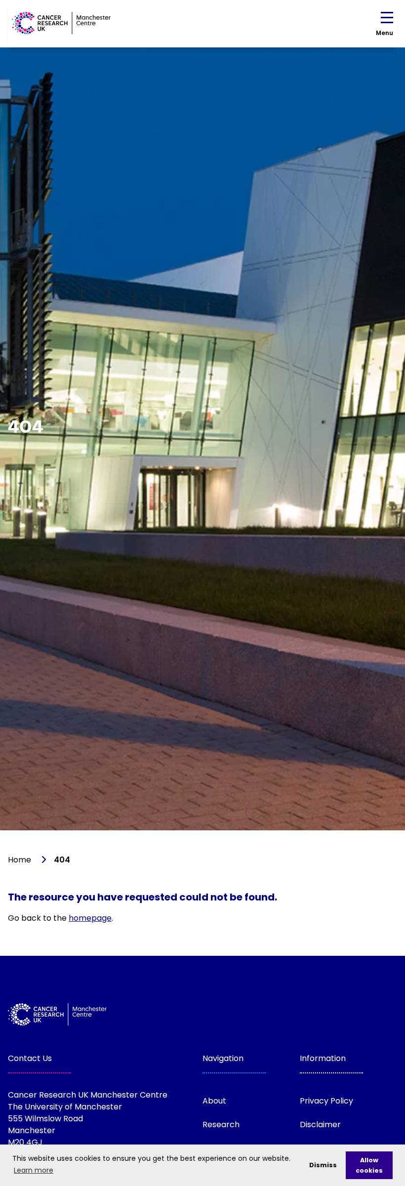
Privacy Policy (326, 1100)
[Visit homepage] (61, 23)
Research (221, 1124)
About (214, 1100)
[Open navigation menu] (387, 19)
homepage (90, 918)
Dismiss (323, 1165)
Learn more (33, 1170)
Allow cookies (369, 1165)
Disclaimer (320, 1124)
